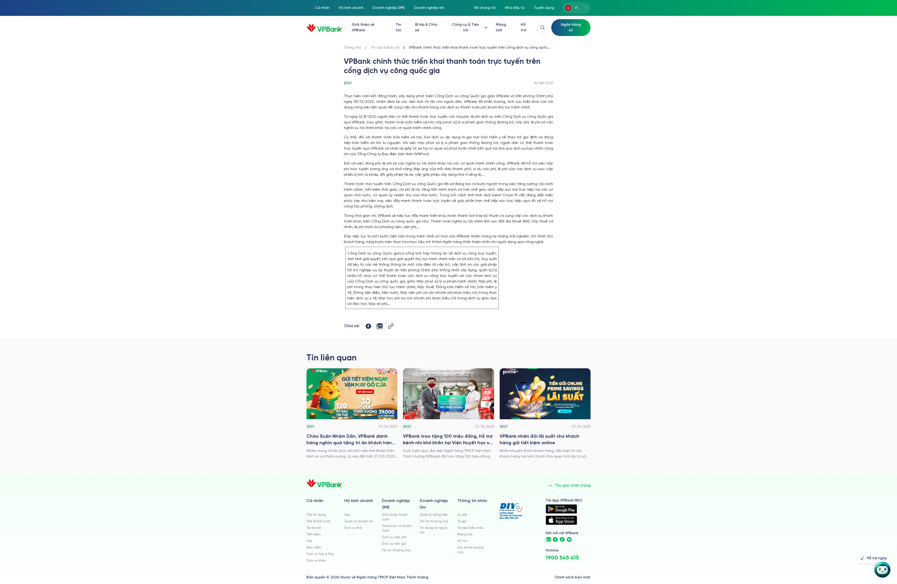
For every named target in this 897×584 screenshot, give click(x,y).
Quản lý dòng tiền (434, 515)
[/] (324, 28)
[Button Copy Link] (391, 326)
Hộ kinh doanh (351, 8)
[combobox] (576, 8)
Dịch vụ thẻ (353, 528)
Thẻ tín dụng (316, 515)
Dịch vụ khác (316, 561)
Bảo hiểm (313, 547)
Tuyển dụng (544, 8)
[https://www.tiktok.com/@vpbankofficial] (562, 539)
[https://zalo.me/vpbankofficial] (548, 539)
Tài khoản (313, 528)
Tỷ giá (461, 521)
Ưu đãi (462, 515)
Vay (309, 541)
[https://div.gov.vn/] (511, 511)
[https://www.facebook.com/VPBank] (555, 539)
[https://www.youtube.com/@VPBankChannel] (569, 539)
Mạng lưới (501, 27)
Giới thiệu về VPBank (363, 27)
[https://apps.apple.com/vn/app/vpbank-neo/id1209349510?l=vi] (561, 520)
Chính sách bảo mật (573, 577)
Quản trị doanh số (358, 521)
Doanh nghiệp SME (389, 8)
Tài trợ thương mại (396, 550)
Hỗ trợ (523, 27)
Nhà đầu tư (514, 8)
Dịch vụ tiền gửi (394, 544)
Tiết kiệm (313, 534)
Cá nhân (322, 8)
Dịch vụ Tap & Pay (320, 554)
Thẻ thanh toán (318, 521)
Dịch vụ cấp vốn (394, 537)
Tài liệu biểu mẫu (470, 528)
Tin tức (399, 27)
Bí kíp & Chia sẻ (426, 27)
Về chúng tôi (485, 8)
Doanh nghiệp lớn (429, 8)
